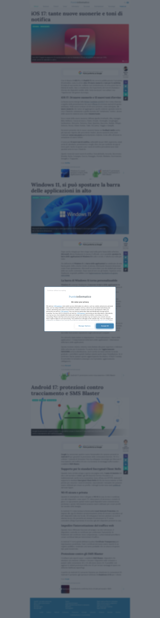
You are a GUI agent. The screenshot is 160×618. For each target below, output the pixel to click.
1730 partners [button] (58, 306)
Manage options (85, 326)
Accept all (105, 326)
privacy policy (104, 320)
